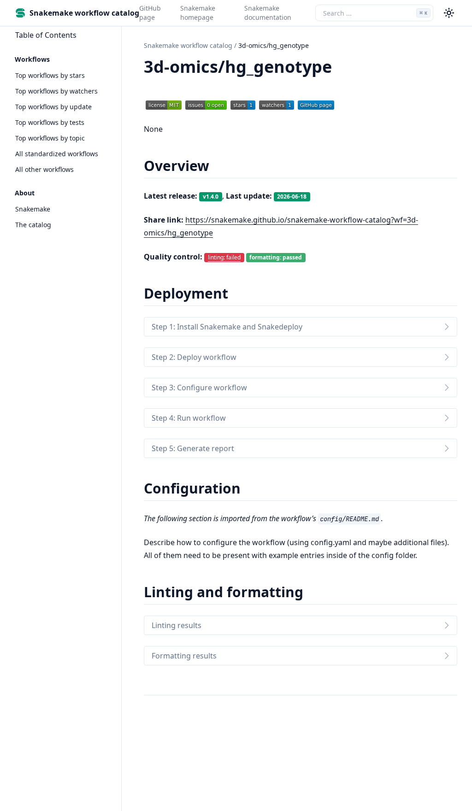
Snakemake (32, 209)
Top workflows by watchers (56, 91)
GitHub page (150, 13)
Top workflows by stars (50, 75)
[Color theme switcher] (449, 13)
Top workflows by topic (50, 138)
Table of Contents (46, 35)
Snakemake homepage (197, 13)
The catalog (33, 224)
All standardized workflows (56, 153)
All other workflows (44, 169)
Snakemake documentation (267, 13)
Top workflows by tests (49, 122)
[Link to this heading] (342, 68)
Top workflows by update (53, 106)
